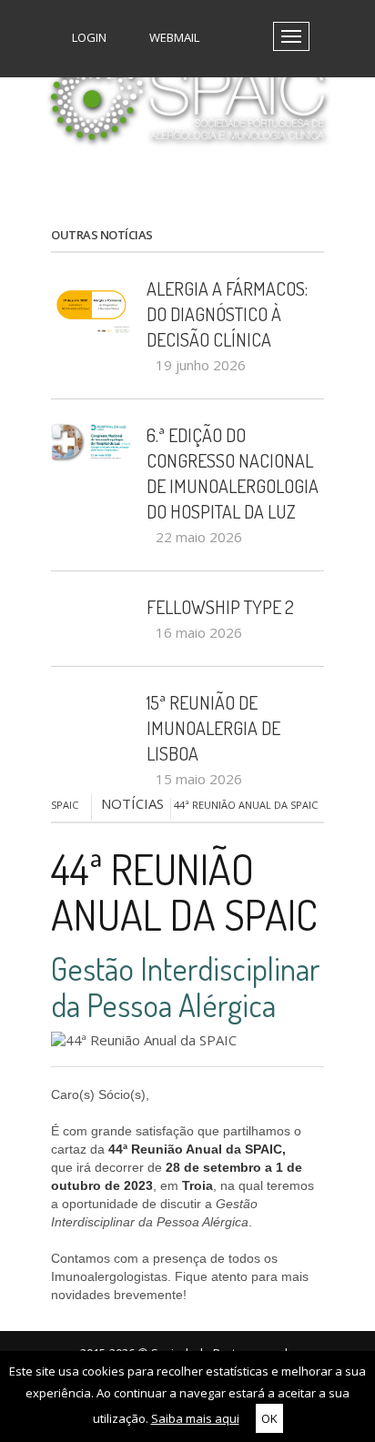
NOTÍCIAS (132, 803)
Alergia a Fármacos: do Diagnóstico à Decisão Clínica (227, 314)
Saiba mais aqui (195, 1418)
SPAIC (64, 805)
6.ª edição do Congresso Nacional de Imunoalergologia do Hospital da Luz (233, 473)
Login (87, 37)
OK (269, 1418)
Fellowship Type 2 (220, 607)
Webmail (173, 37)
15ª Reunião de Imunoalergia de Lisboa (213, 728)
